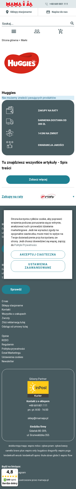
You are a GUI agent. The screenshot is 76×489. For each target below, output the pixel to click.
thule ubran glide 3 (50, 455)
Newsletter (8, 361)
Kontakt (6, 309)
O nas (5, 301)
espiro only (31, 450)
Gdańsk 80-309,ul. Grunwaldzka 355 (38, 431)
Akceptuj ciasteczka (38, 254)
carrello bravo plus (14, 450)
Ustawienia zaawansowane (38, 266)
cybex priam (48, 445)
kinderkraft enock (13, 455)
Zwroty (6, 318)
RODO (5, 340)
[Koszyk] (61, 32)
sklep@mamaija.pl (38, 418)
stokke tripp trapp (17, 445)
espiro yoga (64, 450)
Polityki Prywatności (25, 245)
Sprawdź (16, 289)
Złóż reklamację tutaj (13, 322)
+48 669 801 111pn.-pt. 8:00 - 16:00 (38, 407)
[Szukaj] (72, 24)
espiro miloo (34, 445)
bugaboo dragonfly (47, 450)
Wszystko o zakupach (14, 313)
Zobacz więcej (38, 179)
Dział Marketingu (11, 352)
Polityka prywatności (13, 348)
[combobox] (38, 23)
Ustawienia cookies (12, 357)
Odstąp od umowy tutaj (15, 326)
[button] (13, 32)
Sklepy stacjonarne (12, 305)
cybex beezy (61, 445)
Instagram (20, 472)
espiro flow (66, 455)
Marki (24, 40)
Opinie (5, 336)
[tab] (38, 196)
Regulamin (8, 344)
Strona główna (10, 40)
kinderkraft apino (31, 455)
